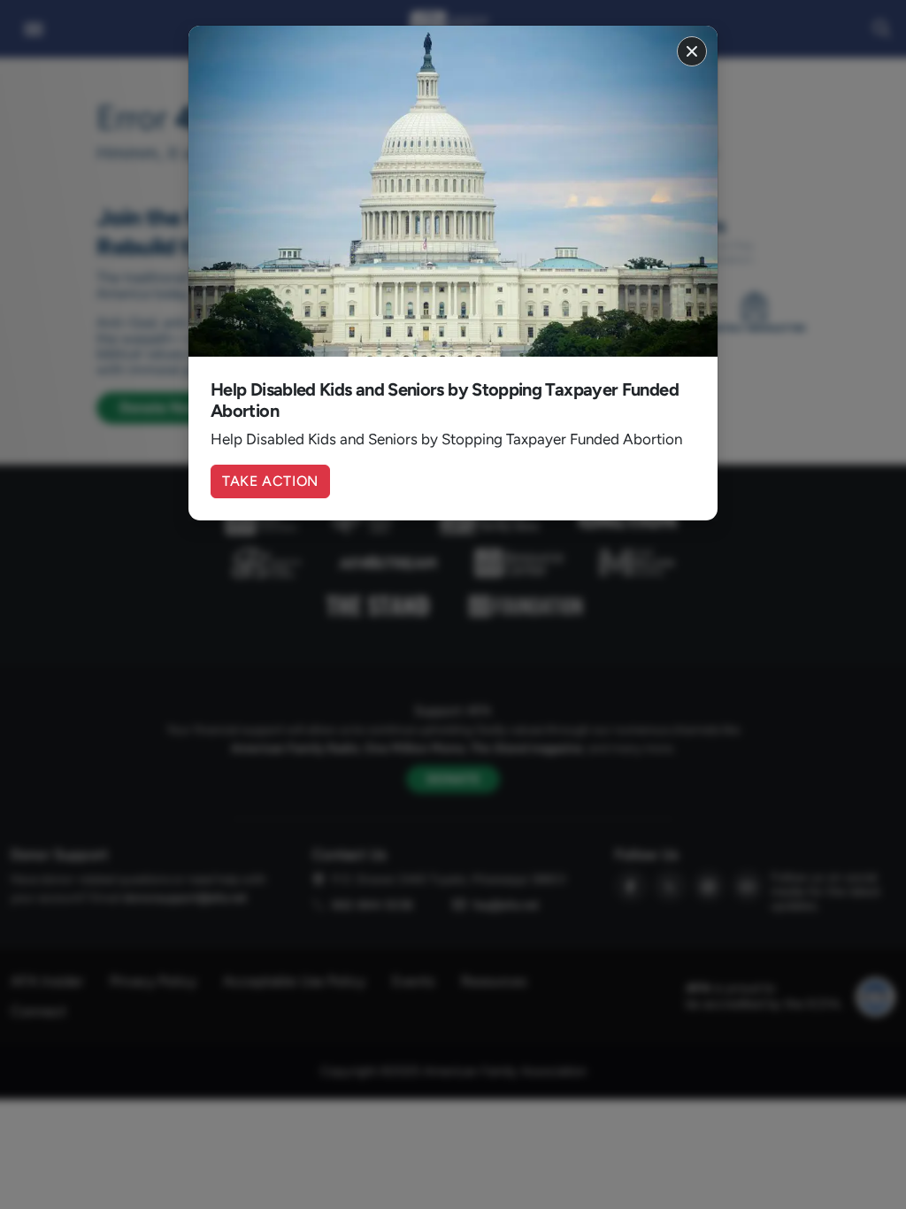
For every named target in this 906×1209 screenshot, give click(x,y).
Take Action (270, 481)
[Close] (692, 51)
